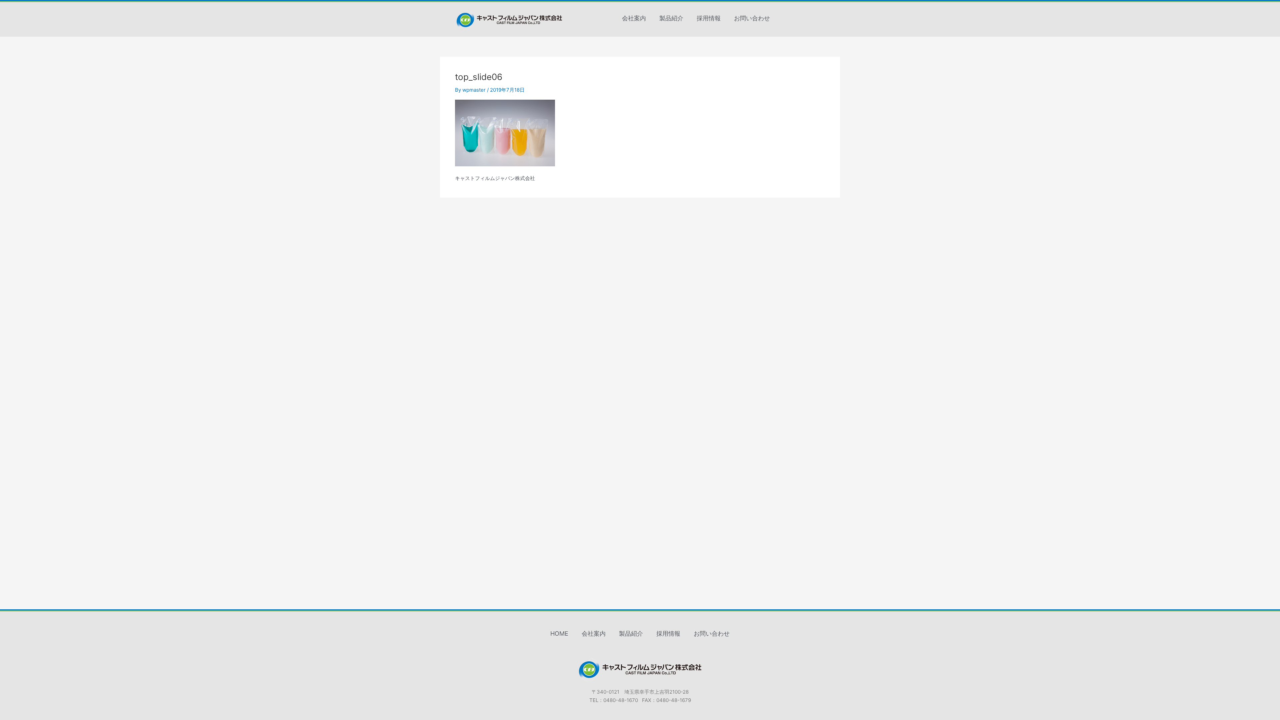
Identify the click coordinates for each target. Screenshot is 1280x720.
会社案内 (634, 18)
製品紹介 (671, 18)
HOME (559, 633)
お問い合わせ (752, 18)
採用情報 (709, 18)
